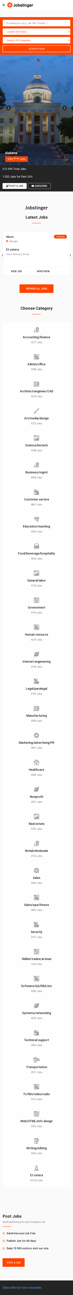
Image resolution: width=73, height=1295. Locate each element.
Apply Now (43, 271)
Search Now (37, 48)
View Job (16, 271)
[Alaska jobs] (36, 110)
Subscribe (40, 186)
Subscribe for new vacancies (22, 1287)
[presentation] (8, 107)
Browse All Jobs (36, 288)
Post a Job (16, 186)
